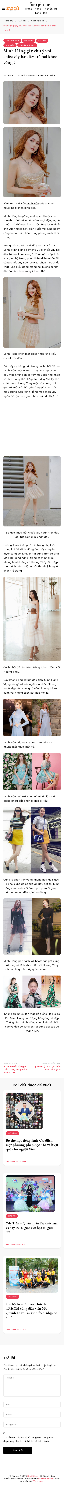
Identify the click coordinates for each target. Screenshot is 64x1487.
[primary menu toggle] (3, 9)
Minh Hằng (33, 203)
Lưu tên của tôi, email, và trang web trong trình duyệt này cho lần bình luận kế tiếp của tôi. (28, 1439)
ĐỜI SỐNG (28, 41)
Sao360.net (40, 4)
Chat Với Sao (12, 41)
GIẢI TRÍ (42, 41)
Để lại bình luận (46, 75)
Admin (10, 75)
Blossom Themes (46, 1478)
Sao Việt (10, 45)
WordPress (37, 1481)
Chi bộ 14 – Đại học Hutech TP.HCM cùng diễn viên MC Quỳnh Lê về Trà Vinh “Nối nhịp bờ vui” (31, 1310)
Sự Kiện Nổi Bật (27, 45)
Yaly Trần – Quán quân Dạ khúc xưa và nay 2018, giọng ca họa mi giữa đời (32, 1227)
